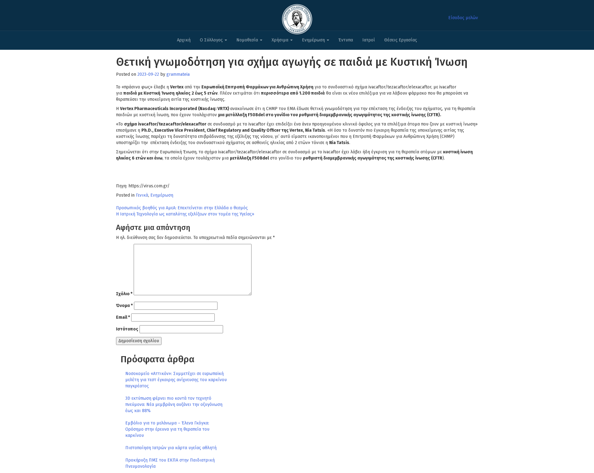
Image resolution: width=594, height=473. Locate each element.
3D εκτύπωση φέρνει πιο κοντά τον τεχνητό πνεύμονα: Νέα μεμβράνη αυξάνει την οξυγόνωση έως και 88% (173, 404)
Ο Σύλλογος (212, 40)
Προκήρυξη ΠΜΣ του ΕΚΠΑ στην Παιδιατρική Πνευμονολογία (170, 463)
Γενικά (142, 195)
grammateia (178, 74)
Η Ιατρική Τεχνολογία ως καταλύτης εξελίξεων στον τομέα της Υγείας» (185, 214)
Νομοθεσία (247, 40)
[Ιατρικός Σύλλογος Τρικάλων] (297, 17)
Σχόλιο (124, 293)
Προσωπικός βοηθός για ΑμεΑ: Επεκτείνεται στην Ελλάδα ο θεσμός (182, 208)
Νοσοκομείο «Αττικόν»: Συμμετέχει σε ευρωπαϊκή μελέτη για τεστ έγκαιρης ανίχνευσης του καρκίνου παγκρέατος (176, 380)
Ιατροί (368, 40)
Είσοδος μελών (463, 17)
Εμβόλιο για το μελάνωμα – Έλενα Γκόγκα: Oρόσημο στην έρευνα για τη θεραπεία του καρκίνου (167, 429)
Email (123, 317)
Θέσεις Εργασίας (400, 40)
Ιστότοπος (127, 329)
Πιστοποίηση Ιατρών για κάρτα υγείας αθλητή (171, 447)
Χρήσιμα (281, 40)
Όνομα (124, 305)
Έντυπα (345, 40)
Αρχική (184, 40)
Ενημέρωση (314, 40)
